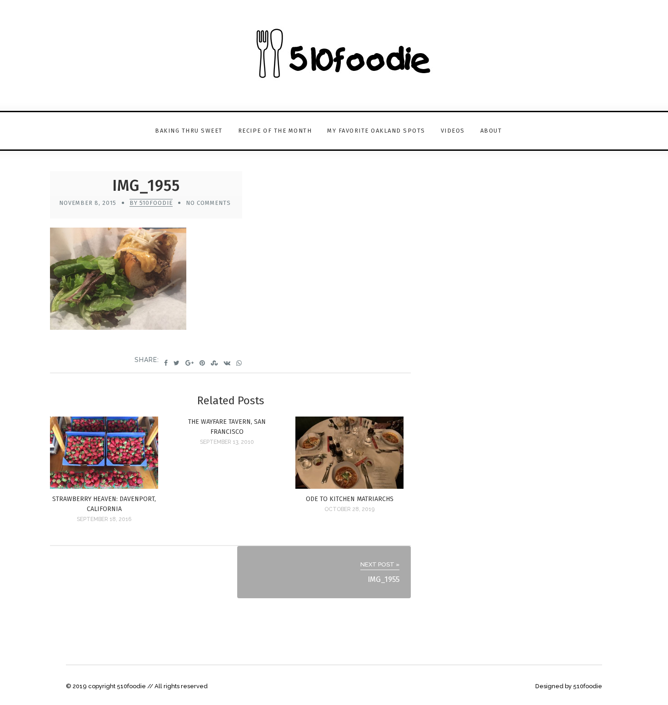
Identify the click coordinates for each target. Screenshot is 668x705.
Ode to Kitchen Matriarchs (350, 499)
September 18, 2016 (104, 519)
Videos (453, 130)
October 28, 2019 (349, 509)
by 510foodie (151, 202)
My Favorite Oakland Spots (376, 130)
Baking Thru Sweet (189, 130)
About (491, 130)
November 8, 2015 (87, 202)
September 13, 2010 (227, 442)
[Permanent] (104, 486)
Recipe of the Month (275, 130)
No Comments (208, 202)
